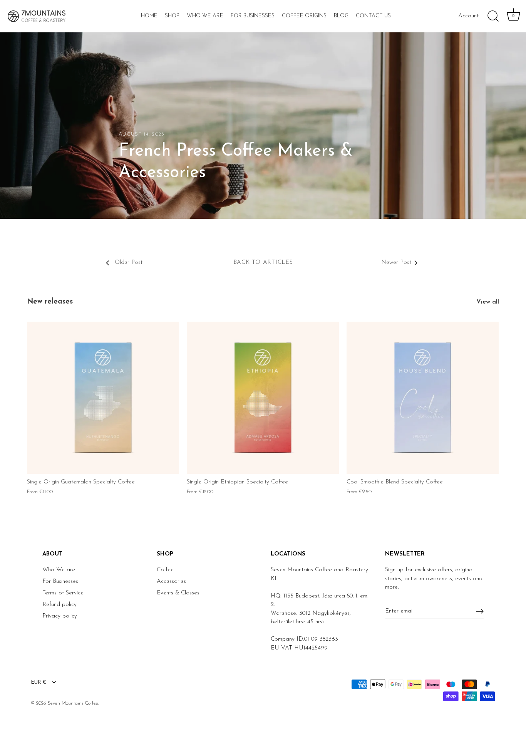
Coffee (165, 570)
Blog (341, 16)
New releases (50, 301)
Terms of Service (63, 593)
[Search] (492, 16)
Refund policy (59, 604)
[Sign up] (480, 611)
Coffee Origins (304, 16)
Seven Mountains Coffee (72, 703)
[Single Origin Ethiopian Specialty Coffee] (263, 398)
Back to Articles (263, 262)
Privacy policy (59, 616)
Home (149, 16)
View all (487, 302)
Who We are (58, 570)
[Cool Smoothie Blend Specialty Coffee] (423, 398)
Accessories (171, 581)
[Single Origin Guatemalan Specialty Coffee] (103, 398)
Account (468, 16)
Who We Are (205, 16)
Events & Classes (178, 593)
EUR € (38, 682)
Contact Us (373, 16)
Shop (172, 16)
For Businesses (253, 16)
